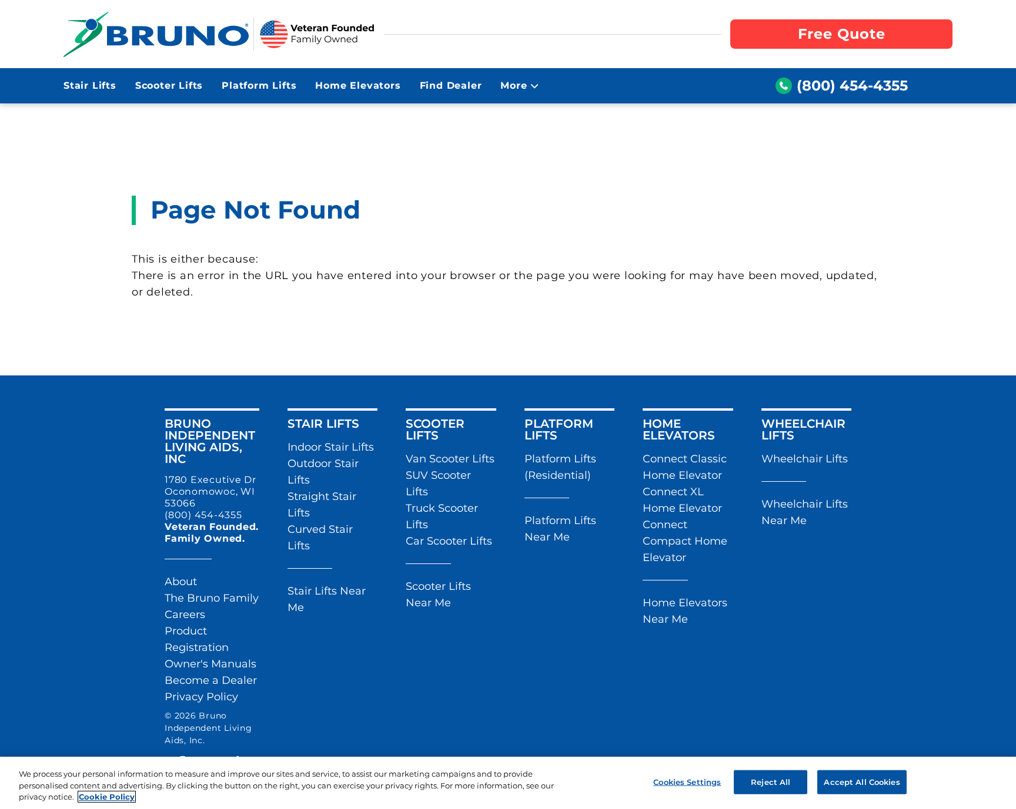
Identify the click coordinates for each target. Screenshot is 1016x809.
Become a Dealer (211, 680)
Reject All (770, 781)
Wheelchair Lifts (804, 458)
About (181, 581)
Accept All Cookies (862, 781)
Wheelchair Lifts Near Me (804, 512)
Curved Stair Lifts (320, 537)
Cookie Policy (107, 796)
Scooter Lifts (169, 85)
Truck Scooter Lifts (442, 516)
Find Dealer (451, 85)
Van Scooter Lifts (450, 458)
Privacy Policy (201, 696)
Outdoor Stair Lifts (323, 471)
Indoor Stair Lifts (331, 447)
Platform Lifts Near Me (560, 528)
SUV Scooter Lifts (438, 483)
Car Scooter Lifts (449, 541)
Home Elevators (357, 85)
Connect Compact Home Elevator (685, 541)
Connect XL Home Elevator (682, 500)
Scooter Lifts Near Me (438, 594)
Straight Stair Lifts (322, 504)
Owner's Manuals (210, 663)
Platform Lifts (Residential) (560, 467)
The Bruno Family (212, 598)
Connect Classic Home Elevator (685, 467)
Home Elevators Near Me (685, 611)
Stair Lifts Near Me (327, 599)
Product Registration (197, 639)
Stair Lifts (89, 85)
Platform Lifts (259, 85)
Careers (185, 614)
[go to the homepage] (156, 34)
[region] (508, 783)
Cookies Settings (687, 781)
